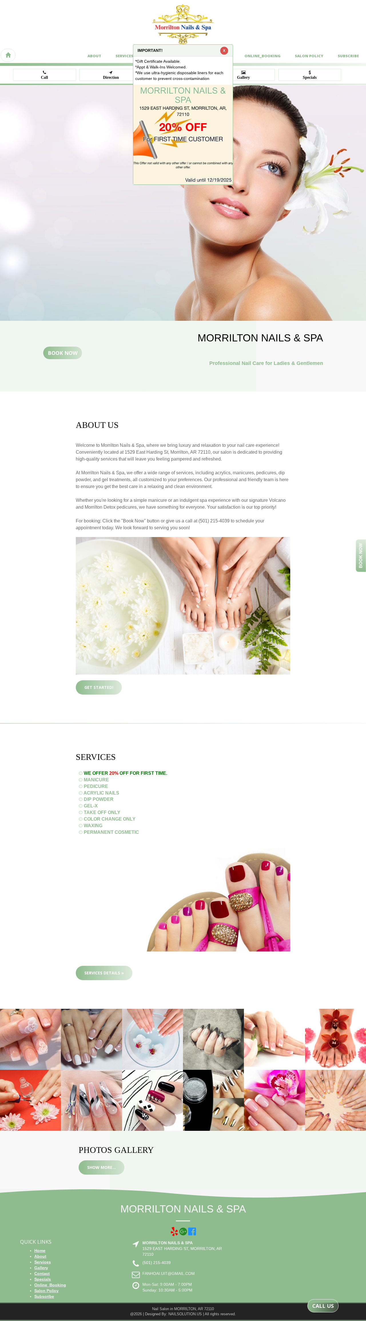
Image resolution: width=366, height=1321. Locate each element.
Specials (42, 1279)
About (94, 55)
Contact (42, 1273)
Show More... (101, 1167)
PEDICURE (95, 786)
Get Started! (98, 687)
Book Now (62, 352)
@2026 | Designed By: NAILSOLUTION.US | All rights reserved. (183, 1314)
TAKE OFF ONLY (101, 812)
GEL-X (90, 805)
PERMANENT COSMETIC (111, 832)
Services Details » (104, 973)
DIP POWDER (98, 799)
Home (39, 1250)
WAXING (92, 825)
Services (124, 55)
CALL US (323, 1305)
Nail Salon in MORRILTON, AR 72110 (183, 1309)
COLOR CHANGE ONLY (109, 819)
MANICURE (96, 779)
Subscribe (348, 55)
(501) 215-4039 (156, 1262)
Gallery (41, 1267)
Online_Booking (262, 55)
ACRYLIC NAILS (101, 793)
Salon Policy (309, 55)
